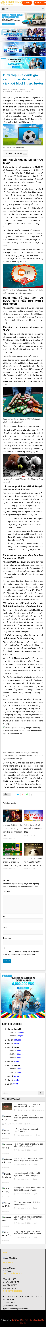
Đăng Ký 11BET (9, 1279)
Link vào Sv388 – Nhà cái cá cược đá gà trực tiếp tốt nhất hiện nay (28, 1117)
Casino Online (9, 1268)
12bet (16, 1044)
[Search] (41, 1093)
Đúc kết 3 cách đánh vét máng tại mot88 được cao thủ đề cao (33, 861)
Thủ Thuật (8, 91)
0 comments (18, 91)
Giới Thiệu (24, 1320)
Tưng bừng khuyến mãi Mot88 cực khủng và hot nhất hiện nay (27, 1232)
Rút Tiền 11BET (9, 1288)
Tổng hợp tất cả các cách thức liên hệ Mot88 (27, 1203)
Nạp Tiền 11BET (10, 1285)
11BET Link (16, 1320)
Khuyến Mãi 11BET (11, 1282)
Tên (5, 916)
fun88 (16, 1062)
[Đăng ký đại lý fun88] (23, 19)
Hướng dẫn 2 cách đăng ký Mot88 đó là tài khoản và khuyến (29, 1189)
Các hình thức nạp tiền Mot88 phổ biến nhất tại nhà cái (29, 1218)
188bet (19, 1069)
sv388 (15, 1084)
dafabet (17, 1040)
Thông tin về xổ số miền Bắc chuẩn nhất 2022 (33, 828)
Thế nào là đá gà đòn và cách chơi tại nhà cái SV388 (27, 1105)
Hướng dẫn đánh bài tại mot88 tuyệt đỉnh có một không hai (27, 1174)
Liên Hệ (23, 1323)
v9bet (16, 1076)
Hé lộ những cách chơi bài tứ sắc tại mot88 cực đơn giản (12, 861)
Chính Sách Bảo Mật (36, 1320)
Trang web (7, 938)
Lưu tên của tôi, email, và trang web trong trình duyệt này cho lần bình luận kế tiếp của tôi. (21, 953)
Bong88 (20, 1032)
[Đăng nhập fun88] (23, 63)
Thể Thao (7, 1271)
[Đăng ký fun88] (23, 995)
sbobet (17, 1080)
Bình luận (6, 892)
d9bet (19, 1050)
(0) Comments (39, 1110)
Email (5, 928)
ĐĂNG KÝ (27, 3)
